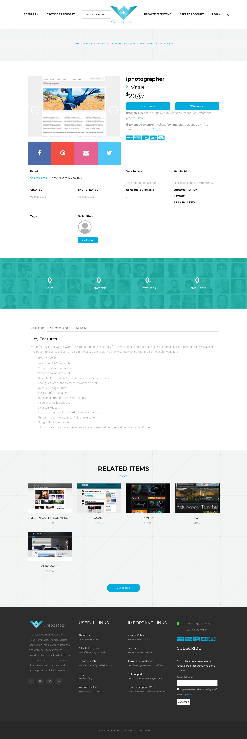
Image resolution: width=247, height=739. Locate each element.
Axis (197, 517)
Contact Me (88, 240)
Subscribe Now (148, 106)
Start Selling (96, 14)
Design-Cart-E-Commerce (50, 517)
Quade (99, 517)
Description (37, 328)
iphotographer (166, 43)
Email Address (185, 677)
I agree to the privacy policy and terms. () (197, 691)
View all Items (123, 587)
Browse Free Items (157, 14)
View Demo (198, 106)
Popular (30, 14)
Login (216, 14)
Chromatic (49, 566)
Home (76, 43)
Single (138, 87)
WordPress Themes (148, 43)
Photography (130, 43)
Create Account (192, 14)
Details (141, 118)
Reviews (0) (81, 328)
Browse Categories (61, 14)
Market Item (89, 43)
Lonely (148, 517)
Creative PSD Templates (109, 43)
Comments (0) (59, 328)
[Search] (228, 15)
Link (188, 694)
